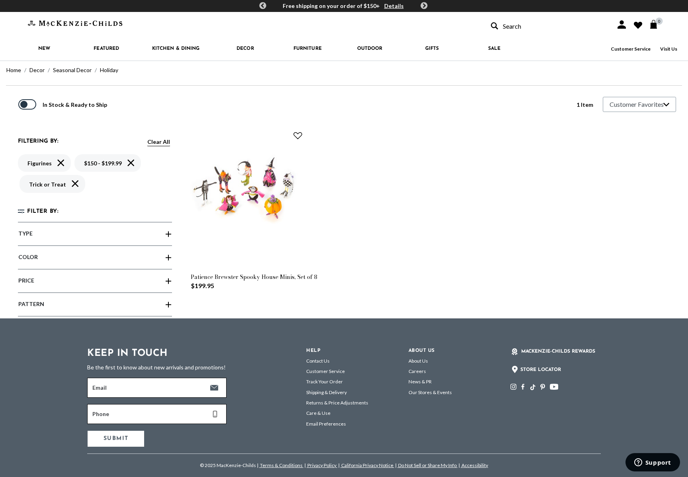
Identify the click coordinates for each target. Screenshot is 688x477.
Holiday (109, 70)
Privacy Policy (322, 465)
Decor (37, 70)
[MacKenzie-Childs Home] (75, 22)
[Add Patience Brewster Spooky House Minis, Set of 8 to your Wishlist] (298, 135)
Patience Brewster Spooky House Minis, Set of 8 (254, 277)
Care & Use (318, 413)
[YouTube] (554, 387)
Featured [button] (106, 48)
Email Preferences (326, 424)
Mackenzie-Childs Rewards (558, 351)
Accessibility (474, 465)
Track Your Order (324, 382)
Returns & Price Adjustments (337, 403)
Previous (263, 6)
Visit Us (668, 49)
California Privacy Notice (367, 465)
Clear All (158, 141)
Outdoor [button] (370, 48)
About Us (418, 361)
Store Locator (540, 369)
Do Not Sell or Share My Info (427, 465)
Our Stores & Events (430, 392)
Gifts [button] (432, 48)
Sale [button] (494, 48)
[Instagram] (513, 387)
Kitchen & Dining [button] (176, 48)
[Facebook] (522, 387)
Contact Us (318, 361)
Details (394, 5)
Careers (417, 371)
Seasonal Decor (72, 70)
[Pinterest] (542, 387)
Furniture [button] (307, 48)
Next (424, 6)
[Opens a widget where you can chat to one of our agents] (652, 463)
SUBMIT (116, 439)
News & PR (420, 382)
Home (13, 70)
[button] (622, 24)
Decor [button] (245, 48)
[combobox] (546, 26)
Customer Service (631, 49)
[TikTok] (532, 387)
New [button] (44, 48)
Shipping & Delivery (326, 392)
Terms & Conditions (281, 465)
